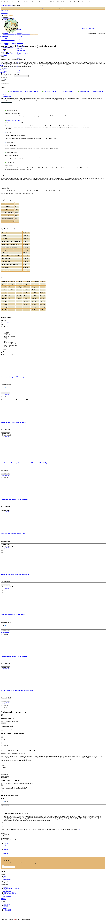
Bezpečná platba (7, 891)
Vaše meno (3, 767)
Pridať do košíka (5, 805)
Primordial (20, 43)
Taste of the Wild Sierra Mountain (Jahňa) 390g (15, 574)
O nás (4, 889)
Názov (2, 765)
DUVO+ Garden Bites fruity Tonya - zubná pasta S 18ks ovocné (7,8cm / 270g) (24, 463)
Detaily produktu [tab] (7, 96)
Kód (2, 324)
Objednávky (6, 905)
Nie (2, 722)
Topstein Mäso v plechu (9, 43)
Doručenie (5, 887)
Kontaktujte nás (7, 896)
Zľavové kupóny (7, 909)
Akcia (4, 876)
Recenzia (3, 769)
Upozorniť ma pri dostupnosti (21, 75)
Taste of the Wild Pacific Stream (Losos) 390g (14, 422)
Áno (5, 722)
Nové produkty (6, 877)
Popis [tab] (4, 94)
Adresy (5, 908)
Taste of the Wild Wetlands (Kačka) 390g (13, 533)
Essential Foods (21, 50)
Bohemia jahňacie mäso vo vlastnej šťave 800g (14, 499)
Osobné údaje (6, 904)
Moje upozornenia (7, 910)
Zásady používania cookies (7, 5)
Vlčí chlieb (19, 36)
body (62, 8)
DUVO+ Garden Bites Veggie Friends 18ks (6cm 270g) (17, 690)
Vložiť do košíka (4, 83)
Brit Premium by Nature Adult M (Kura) (13, 614)
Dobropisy (5, 906)
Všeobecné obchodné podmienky (11, 888)
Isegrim (5, 33)
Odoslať (6, 777)
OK (2, 715)
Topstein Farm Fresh (22, 53)
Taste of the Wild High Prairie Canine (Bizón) (14, 377)
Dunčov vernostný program (39, 8)
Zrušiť (2, 777)
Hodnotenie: (6, 762)
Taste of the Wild (21, 46)
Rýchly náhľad (5, 394)
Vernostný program (7, 894)
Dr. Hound (19, 40)
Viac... (79, 829)
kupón (84, 8)
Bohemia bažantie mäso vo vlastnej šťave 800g (14, 656)
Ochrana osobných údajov (9, 892)
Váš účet (3, 899)
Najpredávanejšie (7, 879)
